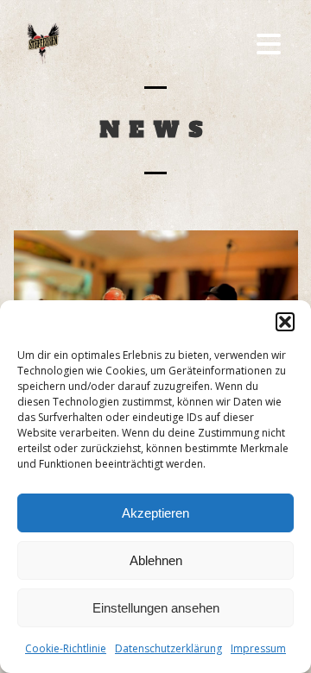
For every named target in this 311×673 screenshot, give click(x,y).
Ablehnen (156, 560)
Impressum (258, 648)
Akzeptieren (155, 513)
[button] (285, 321)
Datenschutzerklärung (168, 648)
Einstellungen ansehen (155, 608)
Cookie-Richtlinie (65, 648)
